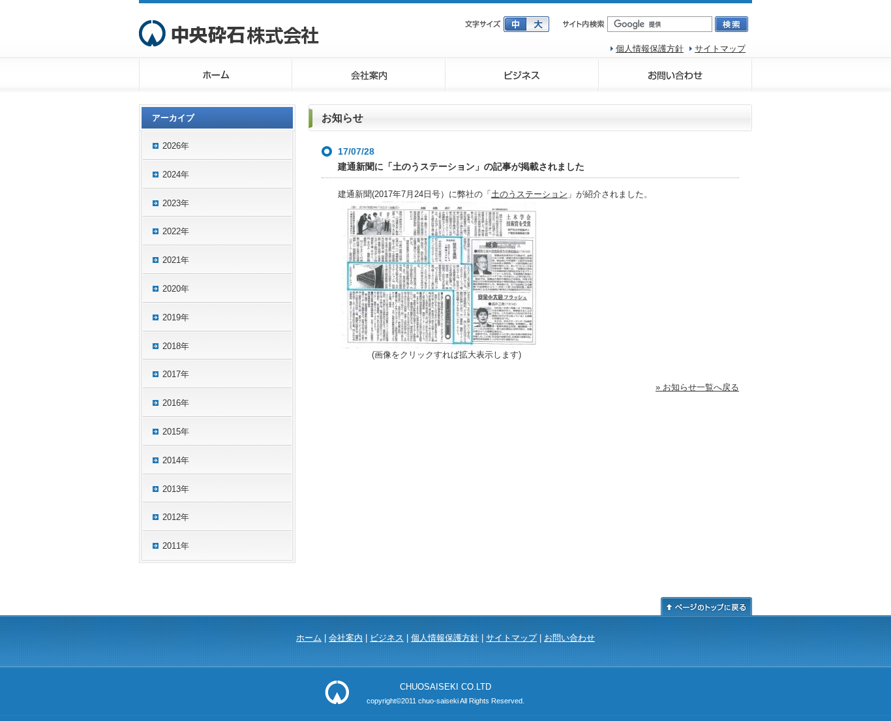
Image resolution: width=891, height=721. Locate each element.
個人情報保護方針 (650, 49)
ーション (550, 194)
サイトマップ (720, 49)
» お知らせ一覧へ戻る (697, 387)
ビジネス (522, 75)
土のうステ (512, 194)
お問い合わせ (675, 75)
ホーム (215, 75)
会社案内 (369, 75)
